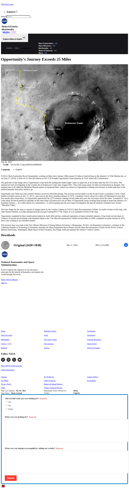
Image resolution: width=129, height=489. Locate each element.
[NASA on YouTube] (20, 360)
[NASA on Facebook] (3, 360)
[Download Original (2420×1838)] (126, 246)
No (9, 405)
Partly (10, 409)
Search (3, 16)
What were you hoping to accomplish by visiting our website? (34, 448)
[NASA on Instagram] (9, 360)
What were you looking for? (20, 417)
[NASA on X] (14, 360)
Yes (9, 402)
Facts (39, 42)
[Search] (31, 17)
